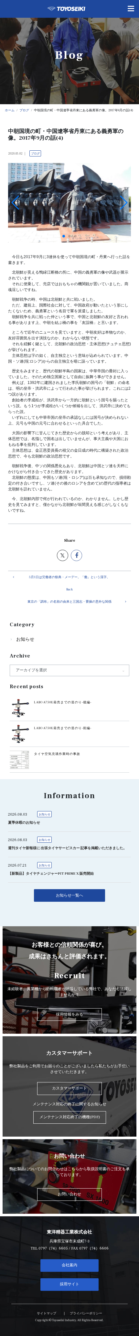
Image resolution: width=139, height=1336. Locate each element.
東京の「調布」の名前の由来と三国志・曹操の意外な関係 (69, 602)
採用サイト (69, 1284)
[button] (63, 236)
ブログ (35, 154)
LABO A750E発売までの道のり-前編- (62, 728)
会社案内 (69, 1265)
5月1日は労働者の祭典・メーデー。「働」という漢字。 (69, 577)
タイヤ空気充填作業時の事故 (57, 754)
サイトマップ (46, 1313)
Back (69, 589)
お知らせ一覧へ (69, 895)
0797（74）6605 (53, 1248)
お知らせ (25, 639)
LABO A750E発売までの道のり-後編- (62, 702)
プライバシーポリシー (86, 1313)
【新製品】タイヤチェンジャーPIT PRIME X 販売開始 (51, 873)
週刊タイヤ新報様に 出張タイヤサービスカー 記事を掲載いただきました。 (67, 848)
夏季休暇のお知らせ (24, 822)
